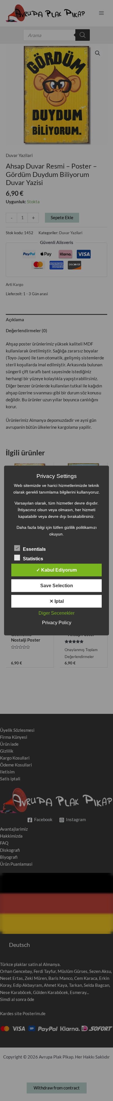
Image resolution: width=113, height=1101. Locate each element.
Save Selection (56, 585)
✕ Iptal (57, 601)
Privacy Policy (56, 622)
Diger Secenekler (56, 613)
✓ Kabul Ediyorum (56, 570)
